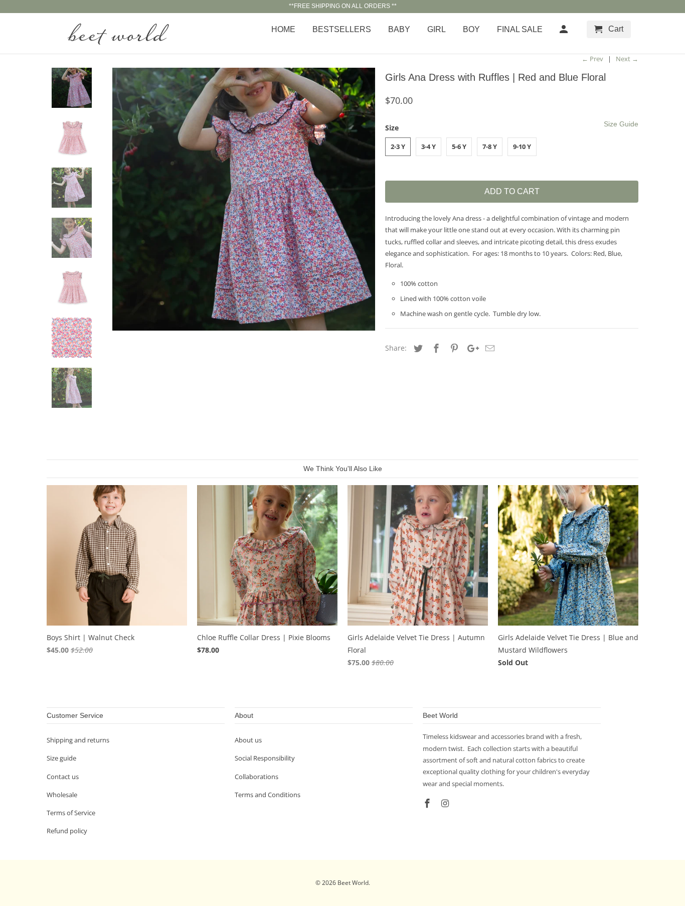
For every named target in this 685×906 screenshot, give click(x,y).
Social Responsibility (265, 758)
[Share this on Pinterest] (453, 348)
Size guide (61, 758)
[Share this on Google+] (470, 348)
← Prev (592, 58)
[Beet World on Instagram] (446, 803)
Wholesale (62, 794)
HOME (283, 29)
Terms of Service (71, 812)
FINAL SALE (520, 29)
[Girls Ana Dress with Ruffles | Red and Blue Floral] (243, 199)
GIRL (436, 29)
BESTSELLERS (341, 29)
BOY (471, 29)
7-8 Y (489, 146)
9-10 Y (522, 146)
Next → (627, 58)
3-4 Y (428, 146)
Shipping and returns (78, 739)
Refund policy (67, 830)
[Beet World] (117, 33)
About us (248, 739)
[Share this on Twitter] (417, 348)
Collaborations (256, 776)
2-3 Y (398, 146)
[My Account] (564, 31)
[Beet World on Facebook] (428, 803)
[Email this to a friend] (488, 348)
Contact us (63, 776)
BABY (399, 29)
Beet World (353, 882)
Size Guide (621, 124)
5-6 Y (459, 146)
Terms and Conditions (267, 794)
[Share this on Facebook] (435, 348)
